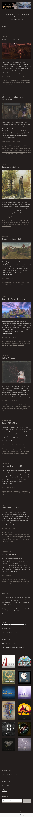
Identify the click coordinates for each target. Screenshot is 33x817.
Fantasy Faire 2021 (6, 278)
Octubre (15, 82)
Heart (14, 536)
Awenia (3, 141)
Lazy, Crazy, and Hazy (10, 39)
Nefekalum (7, 150)
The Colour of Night (6, 640)
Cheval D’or (4, 80)
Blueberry (10, 534)
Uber (3, 154)
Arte (7, 404)
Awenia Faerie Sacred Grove (23, 221)
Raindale (8, 408)
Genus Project (12, 579)
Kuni (24, 449)
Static (22, 224)
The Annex (15, 345)
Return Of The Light (9, 423)
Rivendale (16, 408)
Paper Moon (4, 539)
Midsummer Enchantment (24, 538)
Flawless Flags (17, 147)
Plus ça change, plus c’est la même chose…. (12, 98)
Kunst (13, 343)
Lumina (21, 148)
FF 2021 (23, 341)
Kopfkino (28, 536)
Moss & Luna (10, 82)
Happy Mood (9, 491)
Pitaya (15, 150)
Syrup (26, 152)
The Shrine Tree (16, 453)
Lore (29, 80)
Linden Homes (19, 76)
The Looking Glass (10, 410)
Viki (22, 410)
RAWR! (11, 408)
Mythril (25, 284)
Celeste (22, 404)
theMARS (16, 410)
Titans (19, 410)
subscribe (27, 800)
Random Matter (20, 150)
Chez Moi (14, 145)
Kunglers (26, 80)
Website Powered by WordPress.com (16, 812)
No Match (12, 150)
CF (17, 448)
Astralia (3, 341)
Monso (24, 343)
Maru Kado (12, 538)
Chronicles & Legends (16, 401)
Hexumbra (21, 80)
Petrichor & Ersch (24, 82)
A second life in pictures (6, 337)
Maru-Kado (9, 493)
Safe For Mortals (5, 152)
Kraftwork (4, 148)
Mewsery (4, 408)
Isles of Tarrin (27, 341)
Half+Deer (18, 579)
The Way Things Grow (10, 508)
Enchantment (5, 217)
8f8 (2, 448)
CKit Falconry (9, 76)
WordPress (4, 791)
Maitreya (27, 222)
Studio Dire (14, 152)
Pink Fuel (12, 581)
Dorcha (24, 145)
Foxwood (4, 449)
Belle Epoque (9, 145)
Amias (3, 532)
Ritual (16, 581)
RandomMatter (27, 150)
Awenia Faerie (15, 404)
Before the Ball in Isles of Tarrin (14, 299)
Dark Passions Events (16, 528)
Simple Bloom (21, 408)
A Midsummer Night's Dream (8, 221)
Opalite (18, 82)
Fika (29, 448)
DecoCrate (4, 491)
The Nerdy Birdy (21, 345)
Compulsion (8, 406)
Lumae (23, 222)
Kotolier (24, 406)
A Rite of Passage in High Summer (10, 643)
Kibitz (24, 536)
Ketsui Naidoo (5, 343)
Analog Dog (7, 532)
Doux (14, 80)
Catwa (19, 404)
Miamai (26, 76)
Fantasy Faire (22, 282)
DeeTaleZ (13, 406)
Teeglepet (4, 410)
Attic (11, 532)
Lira (23, 76)
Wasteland (18, 154)
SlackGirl (26, 451)
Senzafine (4, 345)
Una (25, 453)
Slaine (10, 152)
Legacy (8, 148)
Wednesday (25, 583)
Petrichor (13, 451)
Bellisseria (4, 76)
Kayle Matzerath (20, 284)
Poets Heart (9, 224)
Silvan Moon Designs (16, 224)
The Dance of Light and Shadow (9, 632)
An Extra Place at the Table (12, 466)
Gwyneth (10, 217)
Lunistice (25, 148)
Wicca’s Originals (9, 541)
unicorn (3, 286)
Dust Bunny (7, 147)
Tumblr (4, 789)
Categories (5, 622)
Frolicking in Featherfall (11, 239)
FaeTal (17, 80)
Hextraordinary (19, 406)
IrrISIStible (16, 222)
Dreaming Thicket (5, 579)
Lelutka (11, 148)
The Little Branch (21, 539)
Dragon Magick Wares (23, 448)
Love (3, 82)
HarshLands (23, 147)
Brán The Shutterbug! (10, 167)
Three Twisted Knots (17, 15)
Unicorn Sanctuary (9, 554)
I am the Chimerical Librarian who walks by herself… (14, 647)
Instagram (4, 792)
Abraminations (11, 282)
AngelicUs (4, 145)
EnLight (14, 76)
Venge (9, 226)
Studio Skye (23, 493)
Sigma (8, 84)
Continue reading (15, 73)
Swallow (13, 539)
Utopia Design (12, 154)
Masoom (16, 538)
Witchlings (22, 154)
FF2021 (14, 284)
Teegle (11, 84)
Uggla (5, 154)
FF (12, 284)
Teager (8, 345)
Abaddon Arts (5, 282)
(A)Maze (4, 404)
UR (8, 154)
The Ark (13, 583)
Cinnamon (17, 282)
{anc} (27, 453)
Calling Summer (8, 358)
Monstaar (28, 343)
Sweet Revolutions (21, 152)
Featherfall (9, 284)
